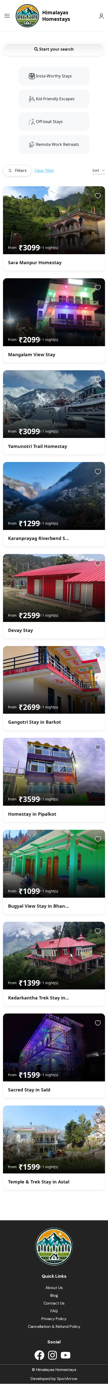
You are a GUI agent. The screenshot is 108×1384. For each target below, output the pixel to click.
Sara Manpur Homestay (35, 262)
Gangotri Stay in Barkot (34, 722)
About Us (54, 1287)
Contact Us (54, 1303)
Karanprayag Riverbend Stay (40, 538)
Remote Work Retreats (57, 144)
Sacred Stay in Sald (29, 1090)
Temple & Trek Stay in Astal (38, 1182)
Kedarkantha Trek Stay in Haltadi (45, 998)
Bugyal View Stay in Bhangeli (40, 906)
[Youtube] (66, 1355)
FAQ (54, 1311)
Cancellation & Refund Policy (54, 1326)
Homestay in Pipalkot (32, 814)
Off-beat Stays (49, 121)
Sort (95, 170)
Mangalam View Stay (31, 354)
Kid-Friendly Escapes (55, 99)
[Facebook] (39, 1355)
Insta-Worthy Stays (53, 76)
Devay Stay (20, 630)
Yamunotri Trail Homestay (37, 446)
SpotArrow (67, 1378)
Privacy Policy (54, 1318)
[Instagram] (52, 1355)
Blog (54, 1295)
